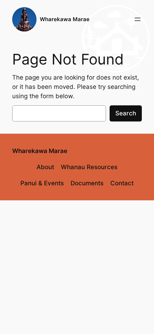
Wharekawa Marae (65, 19)
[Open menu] (137, 19)
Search (125, 113)
